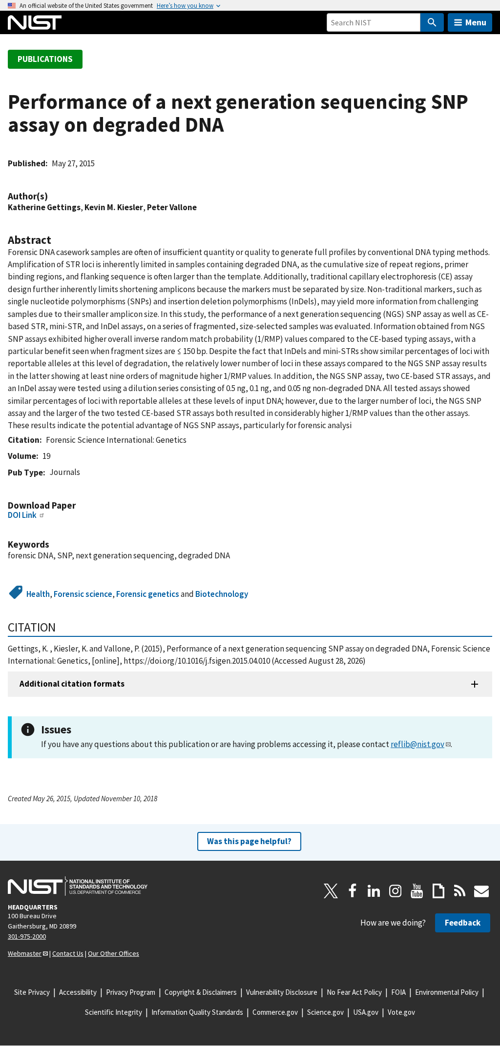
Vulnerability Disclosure (281, 992)
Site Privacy (32, 992)
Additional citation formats (72, 683)
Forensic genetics (147, 594)
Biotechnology (221, 594)
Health (38, 594)
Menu (475, 22)
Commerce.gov (275, 1012)
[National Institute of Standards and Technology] (77, 886)
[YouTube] (417, 891)
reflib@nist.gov (417, 744)
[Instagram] (395, 891)
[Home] (35, 22)
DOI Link (22, 515)
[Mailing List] (481, 891)
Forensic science (83, 594)
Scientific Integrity (113, 1012)
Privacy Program (130, 992)
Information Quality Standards (197, 1012)
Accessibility (78, 992)
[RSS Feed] (460, 891)
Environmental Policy (447, 992)
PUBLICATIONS (45, 59)
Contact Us (67, 953)
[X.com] (331, 891)
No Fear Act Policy (354, 992)
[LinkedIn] (374, 891)
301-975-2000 (27, 936)
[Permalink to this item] (53, 196)
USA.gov (365, 1012)
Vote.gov (401, 1012)
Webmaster (25, 953)
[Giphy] (438, 891)
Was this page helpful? (249, 841)
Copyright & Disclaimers (201, 992)
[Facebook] (352, 891)
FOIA (398, 992)
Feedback (462, 922)
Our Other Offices (113, 953)
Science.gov (325, 1012)
